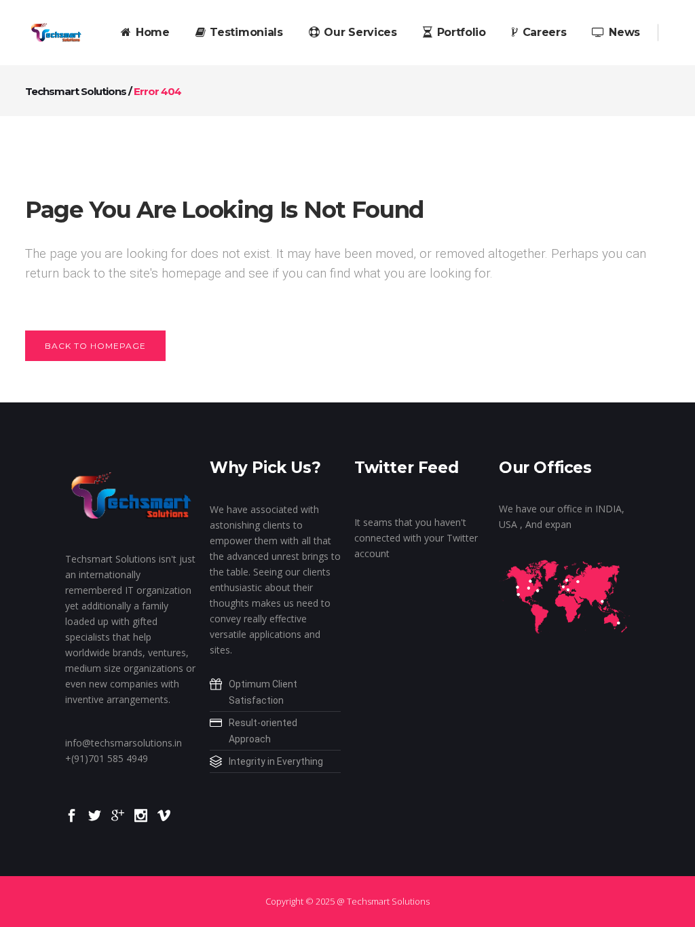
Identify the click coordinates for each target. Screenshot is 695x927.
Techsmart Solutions (75, 91)
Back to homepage (95, 346)
